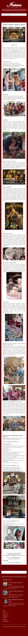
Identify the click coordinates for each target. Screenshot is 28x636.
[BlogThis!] (4, 560)
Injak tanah (5, 119)
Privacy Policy (6, 621)
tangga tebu (9, 187)
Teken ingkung (5, 302)
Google (23, 626)
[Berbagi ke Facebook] (7, 560)
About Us (5, 612)
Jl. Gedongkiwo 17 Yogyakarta (9, 555)
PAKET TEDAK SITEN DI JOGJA (14, 25)
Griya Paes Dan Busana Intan (15, 626)
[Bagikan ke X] (6, 560)
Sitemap (4, 617)
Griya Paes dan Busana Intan (10, 438)
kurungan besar (6, 236)
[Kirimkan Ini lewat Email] (3, 560)
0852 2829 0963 (14, 557)
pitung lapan (16, 51)
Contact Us (5, 614)
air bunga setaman (12, 262)
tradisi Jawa (12, 52)
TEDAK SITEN (14, 45)
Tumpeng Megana (10, 401)
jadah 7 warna (12, 161)
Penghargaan (6, 615)
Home (4, 610)
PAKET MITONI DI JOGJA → (20, 569)
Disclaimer (5, 619)
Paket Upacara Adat (16, 562)
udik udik (23, 241)
